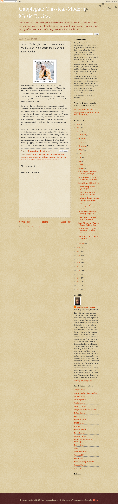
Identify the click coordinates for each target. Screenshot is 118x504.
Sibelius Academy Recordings (84, 461)
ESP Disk (77, 426)
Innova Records (79, 433)
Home (45, 221)
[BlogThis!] (62, 151)
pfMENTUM (78, 468)
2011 (79, 289)
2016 (79, 270)
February (82, 168)
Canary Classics (79, 396)
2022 (79, 248)
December (82, 135)
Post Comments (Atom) (36, 227)
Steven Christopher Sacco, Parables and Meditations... (88, 178)
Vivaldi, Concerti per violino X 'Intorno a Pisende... (88, 218)
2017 (79, 266)
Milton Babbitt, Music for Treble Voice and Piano (87, 193)
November (82, 138)
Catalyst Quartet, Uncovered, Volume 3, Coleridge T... (88, 172)
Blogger (95, 500)
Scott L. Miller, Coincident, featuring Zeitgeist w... (87, 212)
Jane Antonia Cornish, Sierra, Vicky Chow (88, 237)
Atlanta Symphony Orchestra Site (85, 393)
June (80, 157)
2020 (79, 255)
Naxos (76, 448)
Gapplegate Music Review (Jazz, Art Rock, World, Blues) (86, 113)
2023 (79, 131)
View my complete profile (83, 380)
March (81, 164)
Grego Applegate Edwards (85, 307)
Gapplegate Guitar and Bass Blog (85, 109)
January (81, 243)
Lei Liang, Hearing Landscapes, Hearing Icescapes (86, 206)
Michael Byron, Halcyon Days (88, 183)
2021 (79, 251)
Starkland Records (80, 465)
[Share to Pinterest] (67, 151)
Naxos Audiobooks (80, 451)
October (82, 142)
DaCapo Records (80, 413)
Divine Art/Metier (80, 419)
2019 (79, 259)
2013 (79, 281)
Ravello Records (79, 458)
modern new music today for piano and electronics (43, 154)
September (82, 146)
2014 (79, 278)
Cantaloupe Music (80, 399)
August (81, 150)
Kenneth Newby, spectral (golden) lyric (86, 188)
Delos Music (78, 416)
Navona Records (79, 445)
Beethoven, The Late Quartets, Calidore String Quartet (88, 199)
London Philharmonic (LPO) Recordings (83, 440)
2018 (79, 263)
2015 (79, 274)
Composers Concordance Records (85, 409)
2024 (79, 128)
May (80, 161)
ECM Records (79, 423)
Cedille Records (79, 403)
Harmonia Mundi (80, 429)
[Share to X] (63, 151)
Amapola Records (80, 390)
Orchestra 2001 (79, 455)
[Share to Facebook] (65, 151)
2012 (79, 285)
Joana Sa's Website (80, 436)
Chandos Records (80, 406)
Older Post (66, 221)
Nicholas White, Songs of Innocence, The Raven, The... (87, 230)
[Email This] (60, 151)
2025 (79, 124)
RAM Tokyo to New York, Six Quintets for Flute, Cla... (88, 224)
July (80, 153)
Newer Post (24, 221)
